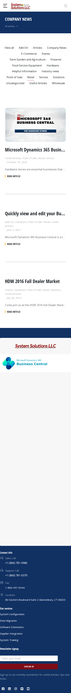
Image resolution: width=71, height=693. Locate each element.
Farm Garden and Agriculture (28, 59)
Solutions (59, 77)
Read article (13, 176)
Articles (37, 48)
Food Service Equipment (27, 65)
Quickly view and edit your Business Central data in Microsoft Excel (35, 213)
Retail (30, 77)
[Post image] (35, 125)
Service (43, 77)
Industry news (50, 71)
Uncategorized (15, 83)
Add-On (23, 48)
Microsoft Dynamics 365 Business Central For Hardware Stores (35, 150)
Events (46, 54)
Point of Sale (14, 77)
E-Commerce (29, 54)
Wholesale (58, 83)
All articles (10, 26)
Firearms (56, 59)
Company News (56, 48)
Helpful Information (24, 71)
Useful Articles (38, 83)
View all (9, 48)
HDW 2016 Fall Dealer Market (32, 281)
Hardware (53, 65)
